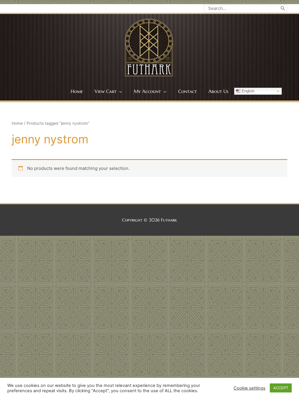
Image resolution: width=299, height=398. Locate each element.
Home (17, 123)
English (247, 91)
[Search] (283, 8)
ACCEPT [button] (280, 387)
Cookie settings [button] (249, 388)
